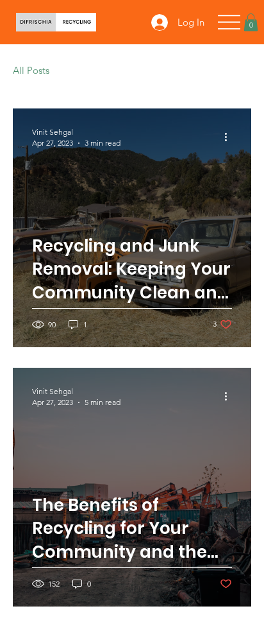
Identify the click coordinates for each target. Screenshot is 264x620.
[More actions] (230, 136)
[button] (250, 22)
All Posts (31, 70)
